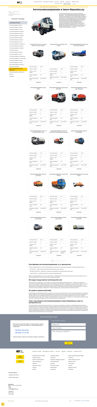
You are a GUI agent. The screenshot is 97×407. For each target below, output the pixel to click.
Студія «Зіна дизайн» (84, 400)
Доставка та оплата (48, 1)
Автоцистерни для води (14, 66)
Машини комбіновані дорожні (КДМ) (75, 355)
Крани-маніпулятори (54, 361)
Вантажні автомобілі (54, 365)
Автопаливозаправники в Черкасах (16, 39)
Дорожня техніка (71, 361)
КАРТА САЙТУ (11, 401)
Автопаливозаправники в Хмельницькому (17, 58)
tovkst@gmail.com (13, 389)
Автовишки (34, 363)
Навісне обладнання (36, 361)
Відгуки (62, 1)
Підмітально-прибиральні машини (57, 359)
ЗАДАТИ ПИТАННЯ (67, 3)
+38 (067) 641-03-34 (13, 375)
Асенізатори (52, 357)
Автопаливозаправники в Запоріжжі (16, 48)
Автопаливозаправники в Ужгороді (16, 33)
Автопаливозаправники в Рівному (16, 60)
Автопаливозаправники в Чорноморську (17, 56)
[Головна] (20, 3)
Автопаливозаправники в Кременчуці (16, 72)
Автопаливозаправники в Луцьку (15, 27)
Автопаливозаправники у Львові (15, 62)
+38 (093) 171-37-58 (22, 333)
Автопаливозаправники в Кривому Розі (17, 43)
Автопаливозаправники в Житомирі (16, 64)
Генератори (70, 369)
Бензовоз (11, 74)
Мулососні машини (36, 357)
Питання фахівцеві (20, 361)
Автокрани (52, 363)
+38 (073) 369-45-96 (13, 377)
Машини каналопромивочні (38, 359)
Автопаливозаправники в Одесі (15, 25)
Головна (10, 11)
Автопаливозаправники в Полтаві (16, 29)
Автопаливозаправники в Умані (15, 54)
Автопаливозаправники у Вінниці (15, 52)
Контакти (68, 1)
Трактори (34, 367)
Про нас (57, 1)
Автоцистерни (11, 12)
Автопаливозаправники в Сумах (15, 41)
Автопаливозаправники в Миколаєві (16, 31)
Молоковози (11, 76)
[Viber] (13, 380)
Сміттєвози (70, 357)
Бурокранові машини (54, 355)
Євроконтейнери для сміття (74, 359)
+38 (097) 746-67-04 (58, 3)
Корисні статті (75, 1)
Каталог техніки (38, 1)
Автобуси (70, 365)
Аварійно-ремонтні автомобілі (38, 355)
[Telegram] (16, 380)
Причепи (34, 369)
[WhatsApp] (10, 380)
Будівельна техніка (72, 367)
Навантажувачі (53, 367)
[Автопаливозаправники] (43, 26)
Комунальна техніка (36, 365)
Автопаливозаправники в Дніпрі (15, 37)
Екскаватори (53, 369)
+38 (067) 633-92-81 (22, 330)
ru (73, 3)
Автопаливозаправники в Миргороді (16, 35)
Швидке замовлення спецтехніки (20, 357)
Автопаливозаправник (13, 50)
